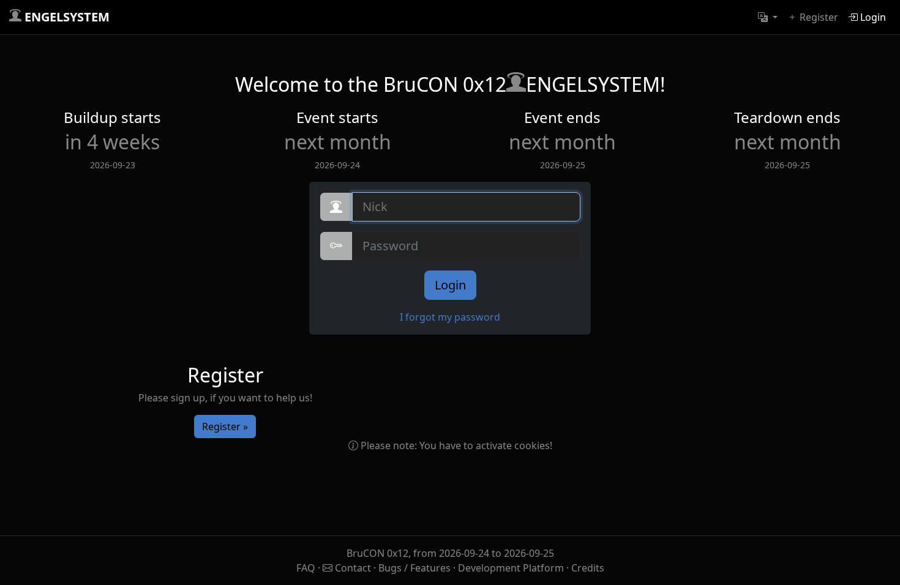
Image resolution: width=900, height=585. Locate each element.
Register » (225, 426)
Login (872, 17)
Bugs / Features (414, 568)
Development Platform (511, 568)
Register (817, 17)
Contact (352, 568)
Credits (587, 568)
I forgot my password (450, 317)
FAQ (307, 568)
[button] (767, 17)
